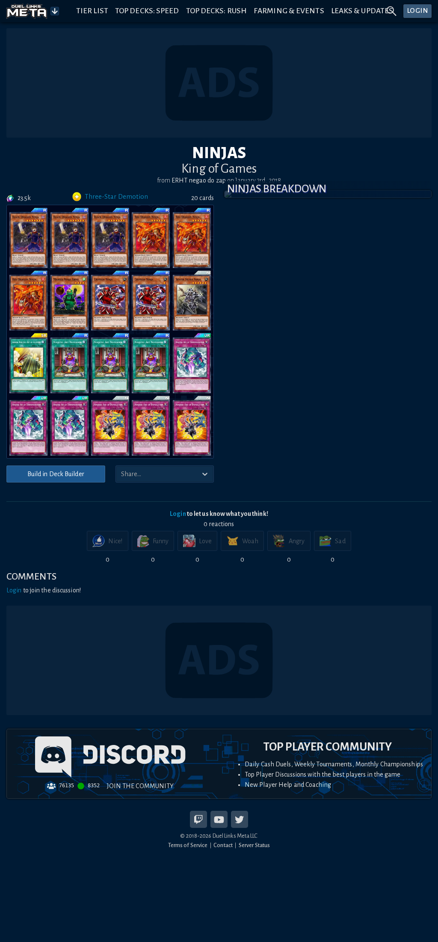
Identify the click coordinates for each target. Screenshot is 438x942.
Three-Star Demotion (116, 196)
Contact (223, 845)
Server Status (254, 845)
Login (178, 513)
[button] (328, 194)
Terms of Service (188, 845)
